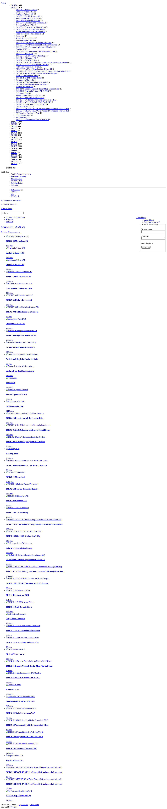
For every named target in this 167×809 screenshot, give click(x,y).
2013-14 (14, 164)
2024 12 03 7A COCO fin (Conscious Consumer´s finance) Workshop (43, 71)
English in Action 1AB (24, 14)
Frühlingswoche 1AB (24, 40)
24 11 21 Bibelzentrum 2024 (27, 76)
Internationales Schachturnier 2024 (29, 95)
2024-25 (14, 7)
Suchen (14, 192)
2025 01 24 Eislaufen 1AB (26, 58)
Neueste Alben (16, 181)
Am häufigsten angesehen (21, 174)
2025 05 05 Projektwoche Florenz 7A (30, 27)
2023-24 (14, 122)
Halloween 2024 (22, 93)
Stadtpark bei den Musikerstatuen (28, 34)
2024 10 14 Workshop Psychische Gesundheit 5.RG (36, 100)
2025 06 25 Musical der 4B (26, 10)
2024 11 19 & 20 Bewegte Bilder (28, 78)
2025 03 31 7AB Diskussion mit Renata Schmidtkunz (36, 45)
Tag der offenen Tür (23, 106)
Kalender (14, 185)
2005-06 (14, 150)
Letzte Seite (34, 805)
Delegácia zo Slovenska (25, 80)
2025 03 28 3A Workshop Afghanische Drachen (34, 47)
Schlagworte (15, 190)
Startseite (7, 227)
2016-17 (14, 146)
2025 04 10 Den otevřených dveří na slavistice (33, 43)
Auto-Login (146, 243)
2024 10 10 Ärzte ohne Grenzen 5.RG (30, 104)
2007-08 (14, 155)
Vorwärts (24, 805)
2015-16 (14, 148)
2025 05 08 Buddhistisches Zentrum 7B (31, 23)
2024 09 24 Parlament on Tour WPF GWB (32, 120)
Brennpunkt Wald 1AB (25, 25)
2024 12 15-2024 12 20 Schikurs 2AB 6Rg (32, 65)
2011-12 (14, 139)
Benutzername (147, 229)
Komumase (20, 36)
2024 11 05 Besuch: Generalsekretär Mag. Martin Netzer (37, 89)
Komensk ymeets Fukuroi (26, 38)
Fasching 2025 (21, 49)
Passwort (144, 236)
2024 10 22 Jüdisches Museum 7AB (30, 98)
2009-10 (14, 159)
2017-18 (14, 133)
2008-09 (14, 157)
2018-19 (14, 137)
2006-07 (14, 153)
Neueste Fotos (16, 179)
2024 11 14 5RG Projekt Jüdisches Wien (31, 84)
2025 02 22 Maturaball (24, 54)
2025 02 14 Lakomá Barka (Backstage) (31, 56)
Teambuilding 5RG (23, 115)
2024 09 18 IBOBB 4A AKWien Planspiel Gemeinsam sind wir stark (42, 111)
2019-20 (14, 135)
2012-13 (14, 161)
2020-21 (14, 131)
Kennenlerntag (21, 117)
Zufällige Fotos (16, 183)
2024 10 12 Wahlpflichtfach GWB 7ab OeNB (33, 102)
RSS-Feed (15, 196)
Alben (3, 3)
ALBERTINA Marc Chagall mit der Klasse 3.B (34, 69)
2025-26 (14, 5)
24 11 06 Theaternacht (24, 87)
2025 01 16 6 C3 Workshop (26, 60)
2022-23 (14, 124)
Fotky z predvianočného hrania (28, 67)
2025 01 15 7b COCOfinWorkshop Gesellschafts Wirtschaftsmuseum (42, 62)
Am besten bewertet (18, 176)
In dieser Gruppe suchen (10, 232)
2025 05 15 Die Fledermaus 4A (28, 16)
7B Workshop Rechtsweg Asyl (27, 113)
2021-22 (14, 126)
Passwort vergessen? (152, 222)
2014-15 (14, 144)
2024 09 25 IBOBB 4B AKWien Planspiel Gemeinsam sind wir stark (42, 109)
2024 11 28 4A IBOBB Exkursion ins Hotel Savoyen (36, 73)
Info (12, 194)
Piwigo (13, 807)
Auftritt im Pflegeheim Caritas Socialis (30, 32)
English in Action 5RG (24, 12)
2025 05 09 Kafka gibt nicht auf (28, 21)
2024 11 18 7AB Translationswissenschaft (32, 82)
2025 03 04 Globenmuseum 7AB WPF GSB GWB (36, 51)
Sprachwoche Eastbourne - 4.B (28, 18)
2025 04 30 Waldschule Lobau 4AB (30, 29)
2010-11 (14, 142)
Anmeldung (141, 218)
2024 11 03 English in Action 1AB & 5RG (32, 91)
